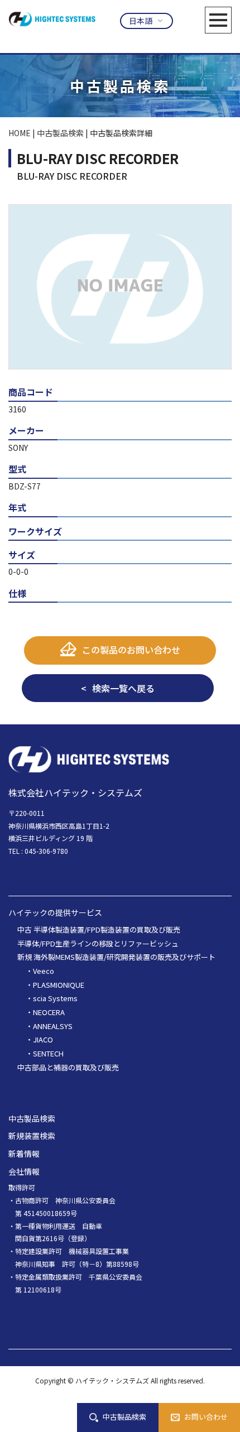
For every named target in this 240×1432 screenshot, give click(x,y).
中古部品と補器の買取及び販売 (68, 1067)
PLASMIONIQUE (58, 984)
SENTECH (48, 1053)
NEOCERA (49, 1012)
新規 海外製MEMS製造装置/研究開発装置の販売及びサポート (116, 957)
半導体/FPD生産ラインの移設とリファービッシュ (98, 943)
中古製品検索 (124, 1416)
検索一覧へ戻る (123, 688)
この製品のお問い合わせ (131, 649)
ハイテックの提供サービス (55, 912)
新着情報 (24, 1153)
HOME (19, 132)
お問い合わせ (206, 1416)
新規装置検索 (31, 1135)
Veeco (43, 970)
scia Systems (55, 998)
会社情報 (24, 1171)
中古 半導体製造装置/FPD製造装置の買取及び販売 (98, 929)
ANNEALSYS (53, 1026)
